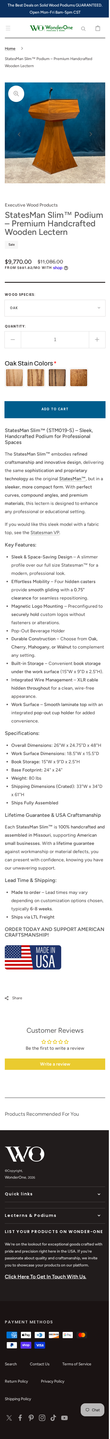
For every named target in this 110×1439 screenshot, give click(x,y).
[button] (8, 28)
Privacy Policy (52, 1425)
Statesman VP (44, 549)
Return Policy (16, 1425)
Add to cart (53, 417)
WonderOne (15, 1216)
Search (11, 1407)
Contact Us (39, 1407)
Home (10, 48)
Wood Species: (20, 303)
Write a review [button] (53, 1103)
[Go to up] (97, 1430)
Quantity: (15, 335)
